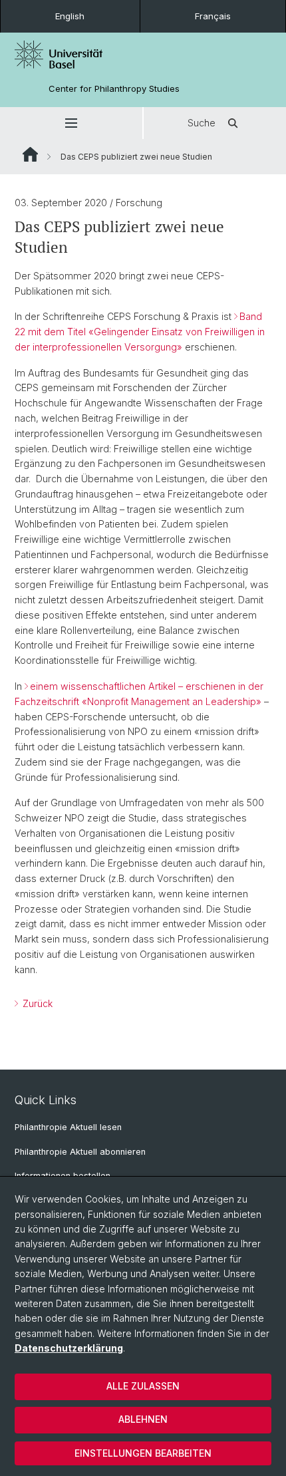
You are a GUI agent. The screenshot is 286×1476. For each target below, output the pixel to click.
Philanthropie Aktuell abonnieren (80, 1152)
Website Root (30, 154)
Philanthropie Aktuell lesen (68, 1127)
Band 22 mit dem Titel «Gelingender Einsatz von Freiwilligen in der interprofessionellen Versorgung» (140, 332)
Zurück (36, 1003)
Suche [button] (201, 122)
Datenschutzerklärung (69, 1348)
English (69, 16)
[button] (71, 123)
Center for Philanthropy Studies (114, 89)
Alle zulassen (143, 1386)
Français (213, 16)
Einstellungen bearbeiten (143, 1453)
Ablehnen (143, 1419)
